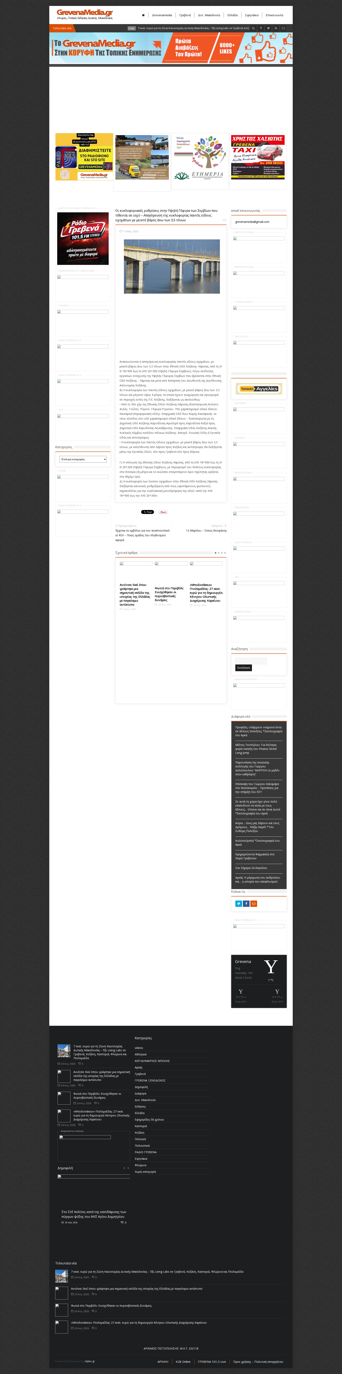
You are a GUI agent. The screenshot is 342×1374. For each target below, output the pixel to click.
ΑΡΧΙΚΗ (163, 1362)
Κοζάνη (139, 1132)
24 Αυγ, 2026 (129, 604)
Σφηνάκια (251, 15)
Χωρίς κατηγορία (145, 1172)
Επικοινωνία (274, 15)
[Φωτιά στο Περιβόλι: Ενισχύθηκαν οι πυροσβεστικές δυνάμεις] (136, 572)
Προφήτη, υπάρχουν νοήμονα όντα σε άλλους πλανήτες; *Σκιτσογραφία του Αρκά (258, 731)
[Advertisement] (171, 105)
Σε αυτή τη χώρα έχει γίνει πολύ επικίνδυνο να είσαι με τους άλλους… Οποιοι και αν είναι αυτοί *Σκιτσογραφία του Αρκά (257, 807)
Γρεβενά (185, 15)
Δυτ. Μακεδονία (209, 15)
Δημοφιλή (141, 1087)
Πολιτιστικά (142, 1145)
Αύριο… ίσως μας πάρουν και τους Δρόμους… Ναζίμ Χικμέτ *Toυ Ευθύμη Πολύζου (257, 827)
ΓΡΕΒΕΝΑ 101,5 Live (212, 1362)
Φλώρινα (140, 1165)
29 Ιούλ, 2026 (71, 1221)
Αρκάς (138, 1067)
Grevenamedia (162, 15)
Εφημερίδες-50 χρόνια (149, 1119)
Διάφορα (140, 1093)
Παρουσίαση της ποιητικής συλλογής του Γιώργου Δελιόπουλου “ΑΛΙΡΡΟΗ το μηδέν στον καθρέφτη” (257, 768)
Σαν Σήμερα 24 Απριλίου (251, 868)
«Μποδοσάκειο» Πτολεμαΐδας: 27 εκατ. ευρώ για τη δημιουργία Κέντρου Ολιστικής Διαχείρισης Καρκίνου (171, 592)
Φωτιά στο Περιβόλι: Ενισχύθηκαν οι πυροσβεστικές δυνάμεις (134, 594)
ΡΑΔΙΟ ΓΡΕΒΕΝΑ (146, 1152)
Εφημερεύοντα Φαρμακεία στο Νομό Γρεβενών (255, 856)
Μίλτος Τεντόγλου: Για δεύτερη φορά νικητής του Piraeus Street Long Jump (256, 749)
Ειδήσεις (140, 1106)
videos (139, 1048)
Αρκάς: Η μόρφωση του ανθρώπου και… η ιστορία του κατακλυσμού (257, 879)
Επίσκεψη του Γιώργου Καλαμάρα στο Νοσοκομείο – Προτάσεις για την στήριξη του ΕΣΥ (257, 788)
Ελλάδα (232, 15)
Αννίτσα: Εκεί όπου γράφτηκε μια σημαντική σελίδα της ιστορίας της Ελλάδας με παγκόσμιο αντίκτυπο (101, 1076)
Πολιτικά (140, 1139)
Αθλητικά (140, 1054)
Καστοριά (141, 1126)
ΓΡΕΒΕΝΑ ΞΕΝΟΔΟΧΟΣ (150, 1080)
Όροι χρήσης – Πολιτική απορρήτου (258, 1362)
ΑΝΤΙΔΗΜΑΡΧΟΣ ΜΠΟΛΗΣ (152, 1061)
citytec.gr (90, 1361)
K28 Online (183, 1362)
